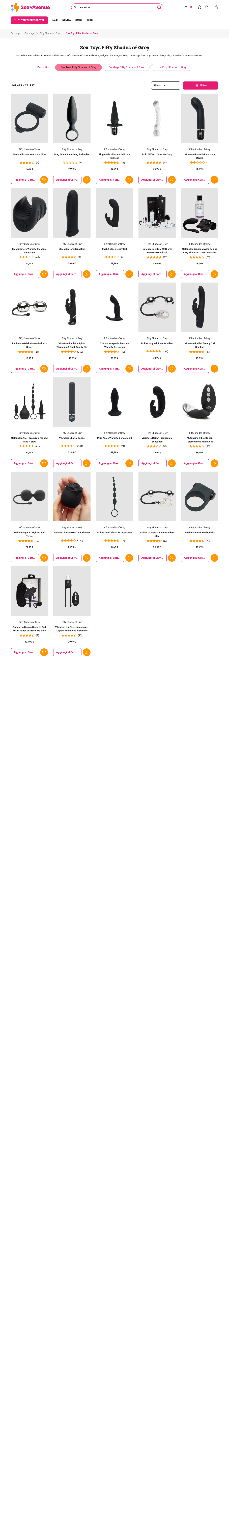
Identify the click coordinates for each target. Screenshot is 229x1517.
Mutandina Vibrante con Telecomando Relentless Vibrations (199, 440)
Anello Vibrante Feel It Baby (200, 532)
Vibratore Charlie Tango (72, 438)
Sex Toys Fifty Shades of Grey (78, 67)
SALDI (55, 20)
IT (191, 7)
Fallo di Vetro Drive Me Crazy (157, 154)
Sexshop (15, 33)
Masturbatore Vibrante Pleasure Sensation (29, 251)
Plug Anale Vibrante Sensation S (114, 438)
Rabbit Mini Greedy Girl (114, 249)
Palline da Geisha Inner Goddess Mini (157, 534)
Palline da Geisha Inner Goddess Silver (29, 345)
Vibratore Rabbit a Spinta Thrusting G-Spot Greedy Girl (72, 345)
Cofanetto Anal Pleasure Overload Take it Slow (29, 440)
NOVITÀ (66, 20)
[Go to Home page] (30, 7)
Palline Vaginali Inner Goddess (157, 343)
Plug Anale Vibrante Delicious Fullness (114, 156)
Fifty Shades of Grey (50, 33)
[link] (199, 7)
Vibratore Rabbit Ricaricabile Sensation (157, 440)
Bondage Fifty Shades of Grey (126, 67)
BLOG (90, 20)
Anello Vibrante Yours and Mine (29, 154)
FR (185, 7)
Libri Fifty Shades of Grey (171, 67)
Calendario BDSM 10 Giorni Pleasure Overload (157, 251)
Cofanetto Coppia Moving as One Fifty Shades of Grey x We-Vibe (199, 251)
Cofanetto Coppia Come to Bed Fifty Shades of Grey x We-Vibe (29, 629)
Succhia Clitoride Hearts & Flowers (71, 532)
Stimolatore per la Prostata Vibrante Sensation (114, 345)
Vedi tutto (43, 67)
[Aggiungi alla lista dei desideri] (44, 180)
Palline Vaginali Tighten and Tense (29, 534)
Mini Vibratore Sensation (72, 249)
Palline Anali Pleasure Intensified (114, 532)
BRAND (78, 20)
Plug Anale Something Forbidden (72, 154)
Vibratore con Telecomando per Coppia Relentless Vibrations (72, 629)
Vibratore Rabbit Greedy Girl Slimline (200, 345)
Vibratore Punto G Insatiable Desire (200, 156)
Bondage (29, 33)
